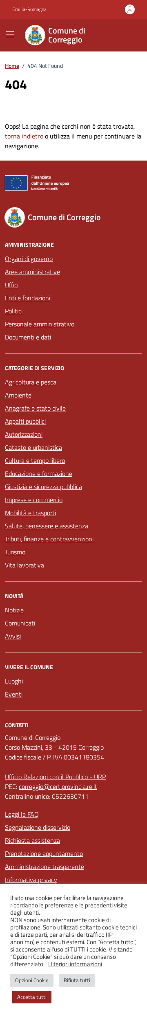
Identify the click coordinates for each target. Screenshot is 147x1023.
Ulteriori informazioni (75, 964)
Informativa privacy (31, 880)
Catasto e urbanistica (33, 447)
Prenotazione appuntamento (44, 853)
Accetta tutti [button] (32, 997)
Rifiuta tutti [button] (77, 980)
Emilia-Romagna (29, 9)
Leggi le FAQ (22, 814)
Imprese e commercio (33, 500)
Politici (13, 311)
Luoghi (14, 681)
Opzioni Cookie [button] (32, 980)
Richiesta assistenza (32, 840)
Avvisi (13, 636)
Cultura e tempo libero (35, 460)
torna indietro (24, 136)
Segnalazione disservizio (37, 827)
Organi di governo (29, 259)
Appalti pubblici (25, 421)
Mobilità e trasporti (30, 513)
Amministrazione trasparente (44, 866)
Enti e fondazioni (27, 298)
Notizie (14, 610)
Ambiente (18, 395)
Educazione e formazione (38, 473)
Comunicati (20, 623)
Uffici (11, 285)
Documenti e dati (28, 337)
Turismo (15, 552)
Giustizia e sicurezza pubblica (43, 486)
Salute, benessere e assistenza (46, 526)
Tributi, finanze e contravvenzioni (49, 539)
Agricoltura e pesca (30, 382)
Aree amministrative (32, 272)
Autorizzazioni (23, 434)
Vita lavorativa (24, 565)
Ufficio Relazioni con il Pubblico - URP (55, 777)
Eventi (13, 694)
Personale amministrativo (39, 324)
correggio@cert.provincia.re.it (58, 786)
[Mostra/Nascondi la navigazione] (10, 34)
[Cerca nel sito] (125, 35)
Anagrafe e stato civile (35, 408)
